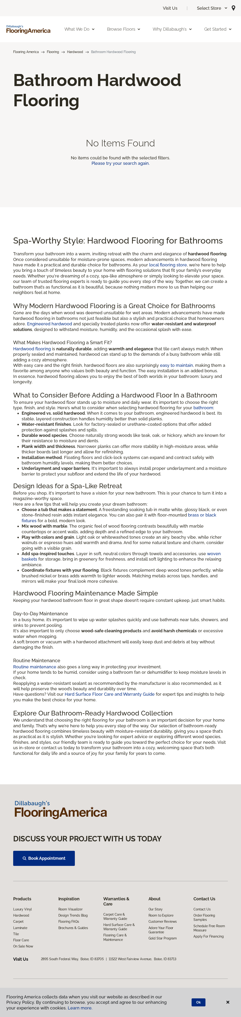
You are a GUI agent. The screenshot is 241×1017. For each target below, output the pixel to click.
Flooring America (26, 52)
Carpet (18, 921)
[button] (212, 8)
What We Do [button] (76, 29)
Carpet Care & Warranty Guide (115, 917)
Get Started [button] (215, 29)
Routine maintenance (34, 666)
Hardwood (75, 52)
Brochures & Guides (73, 928)
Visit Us (170, 8)
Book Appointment (46, 858)
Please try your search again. (121, 163)
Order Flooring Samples (204, 918)
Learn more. (80, 1007)
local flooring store (168, 264)
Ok (198, 1002)
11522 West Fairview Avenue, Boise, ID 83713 (142, 959)
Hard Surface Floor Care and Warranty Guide (110, 694)
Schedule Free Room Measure (209, 928)
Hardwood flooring (32, 348)
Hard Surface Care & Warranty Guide (119, 927)
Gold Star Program (163, 938)
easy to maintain (176, 365)
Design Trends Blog (73, 915)
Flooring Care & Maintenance (115, 937)
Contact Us (202, 909)
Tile (16, 934)
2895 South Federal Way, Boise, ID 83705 (72, 959)
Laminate (20, 928)
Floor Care (21, 940)
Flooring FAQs (68, 921)
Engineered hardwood (49, 323)
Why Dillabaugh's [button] (169, 29)
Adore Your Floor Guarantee (161, 930)
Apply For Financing (208, 936)
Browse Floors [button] (121, 29)
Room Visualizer (70, 909)
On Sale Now (23, 946)
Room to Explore (161, 915)
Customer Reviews (163, 921)
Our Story (156, 909)
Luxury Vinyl (22, 909)
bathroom (203, 407)
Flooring (53, 52)
